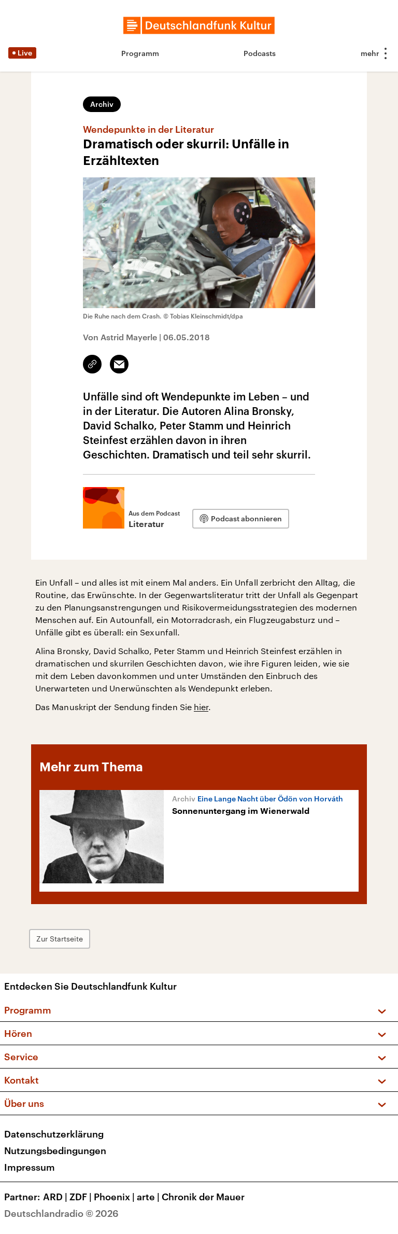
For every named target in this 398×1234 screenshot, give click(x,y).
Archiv (101, 104)
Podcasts (260, 53)
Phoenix (114, 1196)
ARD (55, 1196)
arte (148, 1196)
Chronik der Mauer (203, 1196)
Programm (140, 53)
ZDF (80, 1196)
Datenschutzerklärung (54, 1134)
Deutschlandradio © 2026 (61, 1213)
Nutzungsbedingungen (55, 1150)
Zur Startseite (59, 938)
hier (201, 707)
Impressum (29, 1167)
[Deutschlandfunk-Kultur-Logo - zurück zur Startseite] (199, 25)
